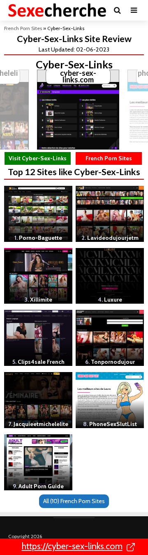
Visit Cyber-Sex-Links (38, 158)
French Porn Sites (23, 28)
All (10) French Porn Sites (74, 501)
